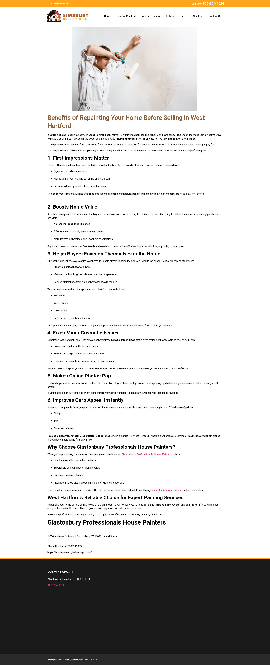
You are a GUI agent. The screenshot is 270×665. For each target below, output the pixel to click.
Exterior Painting (126, 16)
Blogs (183, 16)
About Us (197, 16)
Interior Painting (151, 16)
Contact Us (215, 16)
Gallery (170, 16)
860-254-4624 (56, 585)
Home (107, 16)
